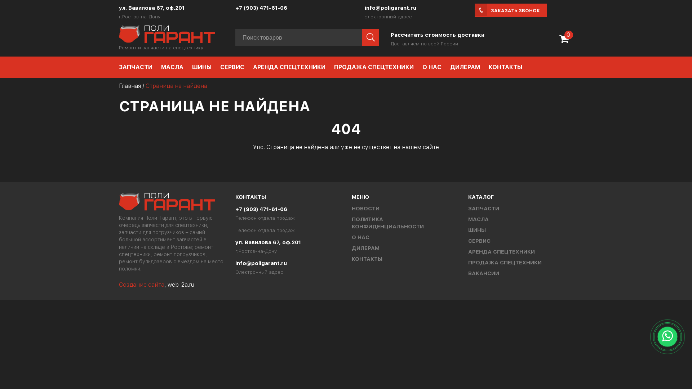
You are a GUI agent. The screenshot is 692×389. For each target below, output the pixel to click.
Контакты (505, 67)
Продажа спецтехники (374, 67)
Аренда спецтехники (289, 67)
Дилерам (465, 67)
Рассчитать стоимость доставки (437, 35)
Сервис (232, 67)
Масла (172, 67)
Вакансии (483, 273)
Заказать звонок (515, 10)
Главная (130, 85)
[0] (566, 41)
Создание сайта (141, 284)
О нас (432, 67)
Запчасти (135, 67)
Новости (366, 208)
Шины (202, 67)
